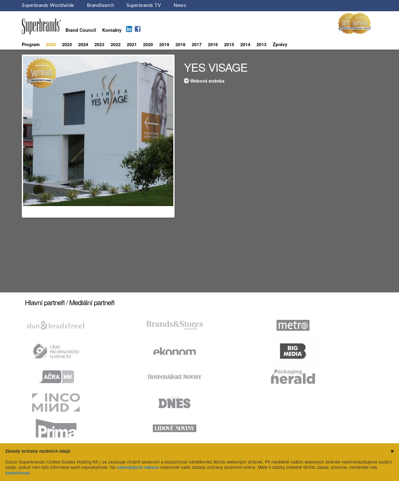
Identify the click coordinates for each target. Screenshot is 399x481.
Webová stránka (207, 81)
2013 (262, 44)
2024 (83, 44)
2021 (132, 44)
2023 (99, 44)
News (180, 5)
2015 (229, 44)
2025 (67, 44)
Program (31, 44)
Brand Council (80, 30)
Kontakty (112, 30)
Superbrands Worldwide (48, 5)
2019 (164, 44)
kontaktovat (17, 473)
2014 (245, 44)
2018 (180, 44)
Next (182, 136)
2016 (213, 44)
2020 (148, 44)
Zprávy (280, 44)
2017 (197, 44)
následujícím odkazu (138, 467)
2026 (51, 44)
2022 (116, 44)
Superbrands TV (144, 5)
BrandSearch (100, 5)
